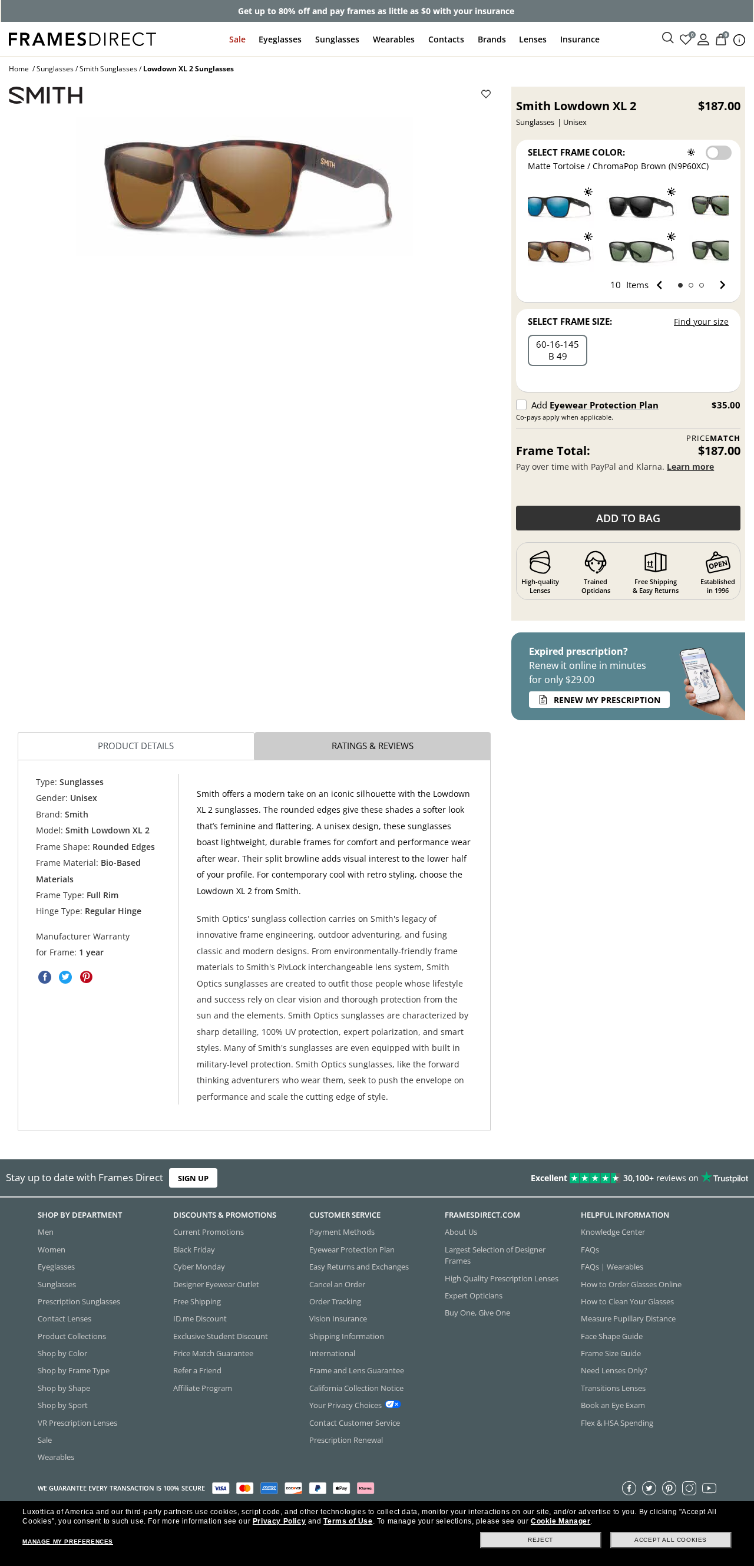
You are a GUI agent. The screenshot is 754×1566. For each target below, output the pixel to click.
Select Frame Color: (576, 152)
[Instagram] (689, 1488)
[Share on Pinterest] (86, 977)
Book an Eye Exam (613, 1405)
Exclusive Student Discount (220, 1335)
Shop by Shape (64, 1387)
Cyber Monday (199, 1266)
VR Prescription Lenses (77, 1422)
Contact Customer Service (354, 1422)
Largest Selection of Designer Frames (495, 1254)
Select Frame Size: (570, 321)
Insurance (580, 39)
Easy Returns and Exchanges (359, 1266)
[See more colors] (718, 285)
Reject (540, 1540)
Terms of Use (347, 1521)
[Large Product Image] (244, 186)
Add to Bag (628, 518)
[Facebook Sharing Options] (44, 977)
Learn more (690, 466)
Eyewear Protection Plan (604, 405)
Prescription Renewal (346, 1439)
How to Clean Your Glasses (627, 1300)
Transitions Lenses (613, 1387)
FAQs (590, 1249)
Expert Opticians (473, 1295)
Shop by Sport (63, 1405)
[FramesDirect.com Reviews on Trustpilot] (593, 1178)
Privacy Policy (279, 1521)
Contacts (446, 39)
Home (19, 69)
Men (46, 1232)
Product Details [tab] (136, 745)
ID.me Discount (200, 1318)
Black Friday (194, 1249)
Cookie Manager (560, 1521)
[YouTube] (709, 1488)
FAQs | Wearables (612, 1266)
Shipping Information (346, 1335)
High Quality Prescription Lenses (501, 1277)
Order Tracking (335, 1300)
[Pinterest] (669, 1488)
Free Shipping (197, 1300)
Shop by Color (62, 1353)
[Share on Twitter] (65, 977)
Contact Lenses (64, 1318)
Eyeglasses (280, 39)
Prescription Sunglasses (79, 1300)
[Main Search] (668, 38)
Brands (492, 39)
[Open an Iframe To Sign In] (703, 38)
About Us (461, 1232)
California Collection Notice (356, 1387)
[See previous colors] (662, 285)
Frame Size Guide (611, 1353)
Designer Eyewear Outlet (216, 1283)
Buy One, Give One (477, 1312)
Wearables (394, 39)
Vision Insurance (338, 1318)
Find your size (701, 321)
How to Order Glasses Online (631, 1283)
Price (713, 438)
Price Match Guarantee (213, 1353)
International (332, 1353)
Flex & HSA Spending (617, 1422)
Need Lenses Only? (614, 1370)
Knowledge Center (613, 1232)
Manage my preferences (67, 1541)
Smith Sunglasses (108, 69)
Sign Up (193, 1178)
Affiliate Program (202, 1387)
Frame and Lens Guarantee (356, 1370)
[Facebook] (629, 1488)
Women (51, 1249)
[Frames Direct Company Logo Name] (82, 38)
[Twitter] (649, 1488)
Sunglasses (337, 39)
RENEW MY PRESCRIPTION (607, 699)
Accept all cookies (670, 1540)
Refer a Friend (197, 1370)
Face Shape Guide (612, 1335)
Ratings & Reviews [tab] (373, 745)
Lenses (533, 39)
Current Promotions (208, 1232)
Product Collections (72, 1335)
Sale (237, 39)
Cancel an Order (337, 1283)
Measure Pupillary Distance (628, 1318)
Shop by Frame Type (74, 1370)
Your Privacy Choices (345, 1405)
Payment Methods (342, 1232)
